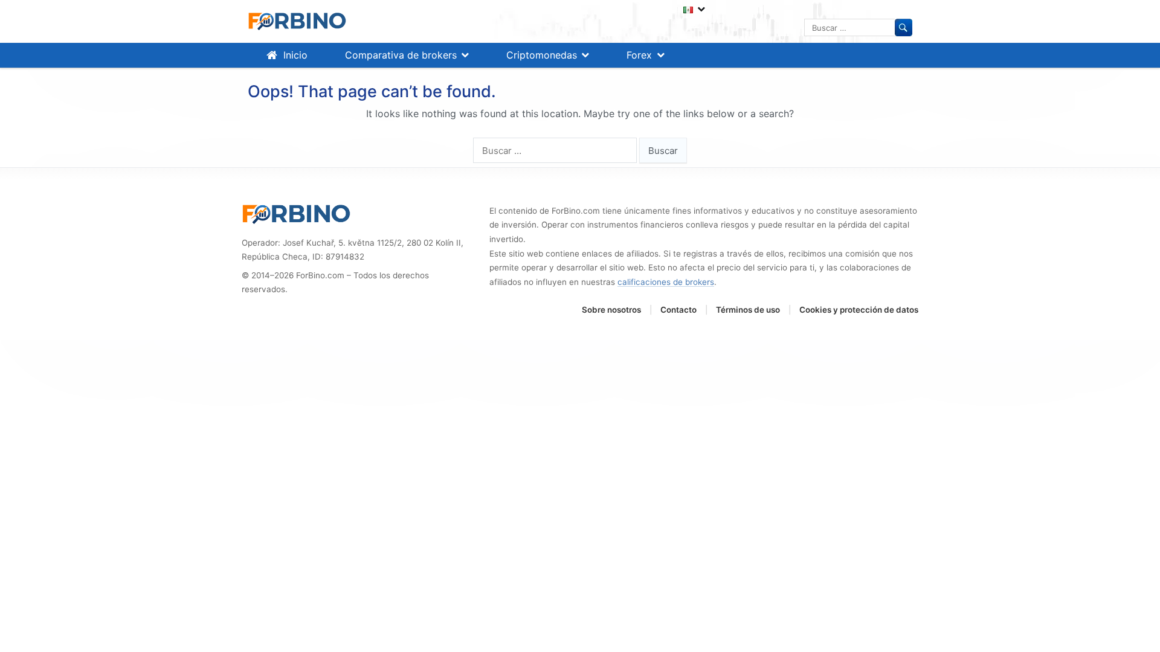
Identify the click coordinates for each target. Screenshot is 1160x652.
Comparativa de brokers (401, 55)
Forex (639, 55)
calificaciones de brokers (665, 282)
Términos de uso (748, 310)
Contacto (678, 310)
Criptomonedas (541, 55)
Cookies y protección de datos (858, 310)
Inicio (295, 55)
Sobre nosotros (611, 310)
